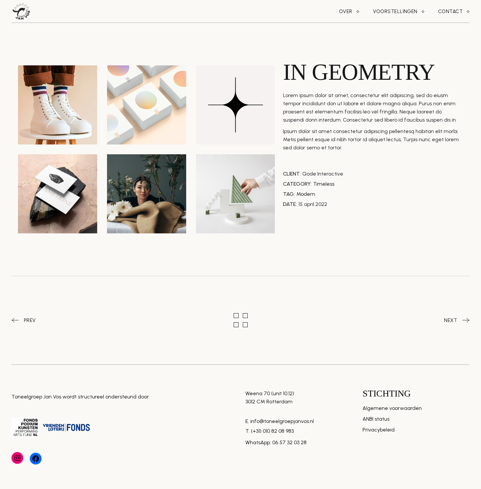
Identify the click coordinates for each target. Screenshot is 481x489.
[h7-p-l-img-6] (146, 193)
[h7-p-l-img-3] (235, 104)
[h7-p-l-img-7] (235, 193)
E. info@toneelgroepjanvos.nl (279, 421)
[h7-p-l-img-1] (57, 104)
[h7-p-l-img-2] (146, 104)
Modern (305, 194)
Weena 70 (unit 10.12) (269, 393)
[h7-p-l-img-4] (57, 193)
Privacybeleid (379, 430)
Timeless (323, 184)
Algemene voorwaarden (392, 408)
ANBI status (376, 419)
